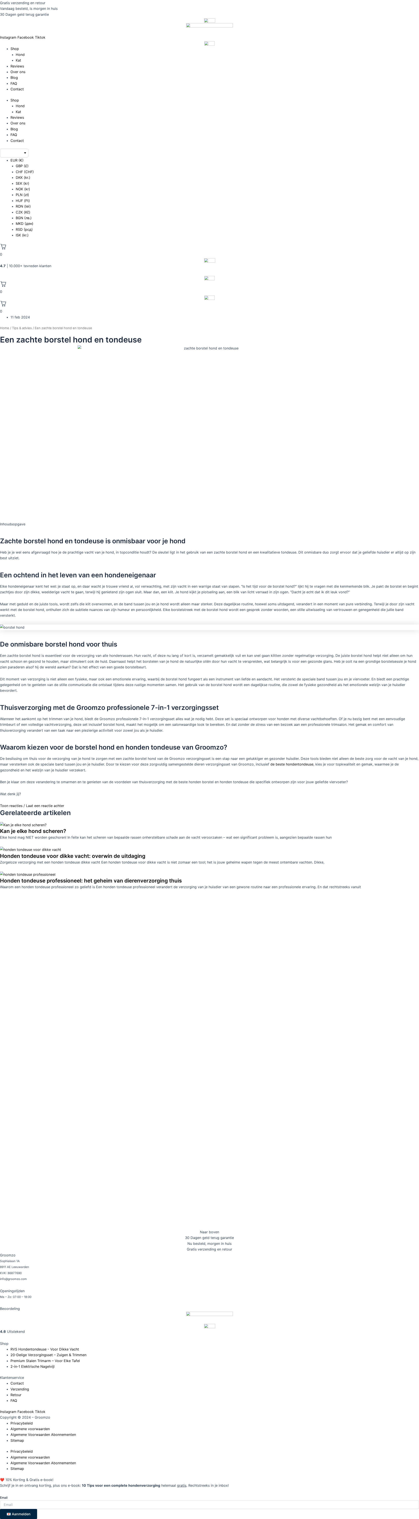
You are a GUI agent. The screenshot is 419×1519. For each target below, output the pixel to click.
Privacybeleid (21, 1423)
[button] (209, 806)
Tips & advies (22, 328)
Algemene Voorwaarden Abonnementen (43, 1434)
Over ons (17, 72)
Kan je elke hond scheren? (33, 831)
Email (3, 1497)
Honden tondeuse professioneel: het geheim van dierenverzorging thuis (91, 880)
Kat (18, 60)
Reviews (17, 66)
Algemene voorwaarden (30, 1429)
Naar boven (209, 1232)
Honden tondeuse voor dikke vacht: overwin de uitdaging (72, 856)
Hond (20, 54)
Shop (14, 48)
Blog (14, 77)
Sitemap (17, 1440)
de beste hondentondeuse (291, 764)
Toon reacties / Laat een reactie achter (32, 805)
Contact (17, 89)
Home (4, 328)
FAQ (13, 83)
